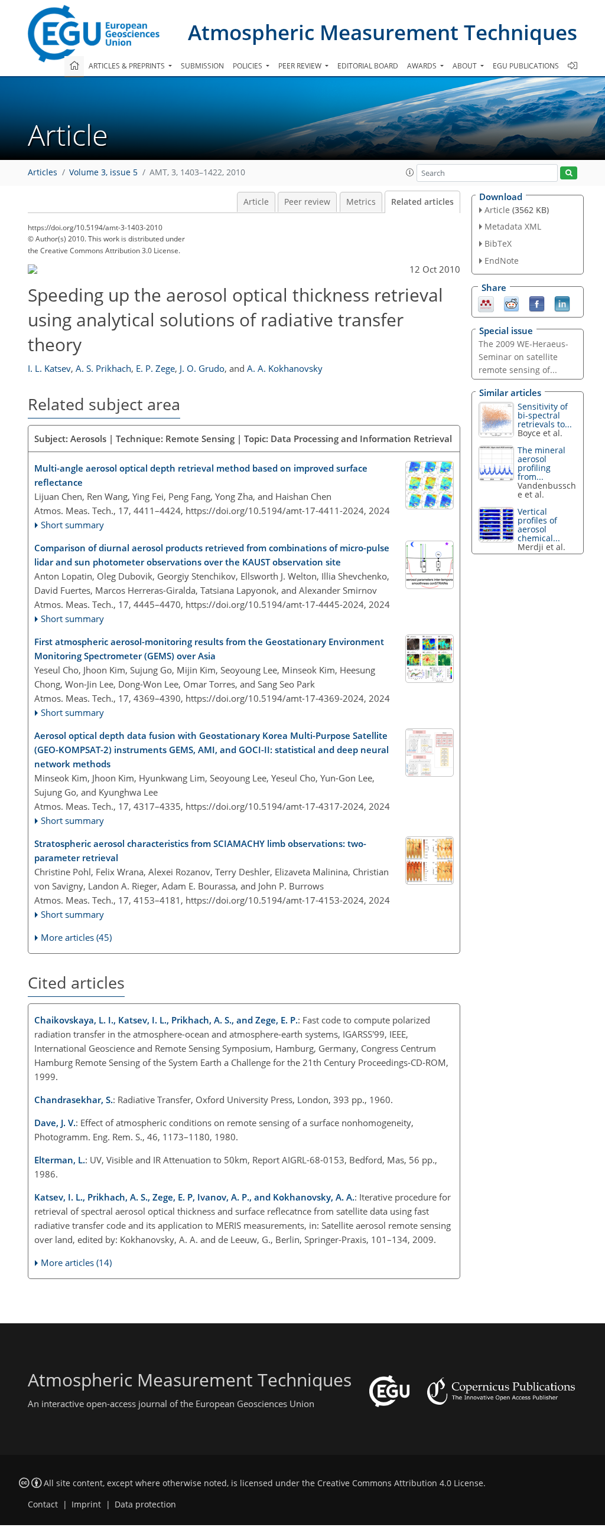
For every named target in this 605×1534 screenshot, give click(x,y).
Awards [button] (422, 66)
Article (256, 202)
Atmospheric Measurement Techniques (382, 32)
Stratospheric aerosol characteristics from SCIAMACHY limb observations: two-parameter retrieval (200, 851)
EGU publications (526, 66)
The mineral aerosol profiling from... (541, 463)
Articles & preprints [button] (128, 66)
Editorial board (367, 66)
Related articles (422, 202)
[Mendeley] (486, 303)
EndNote (501, 260)
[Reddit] (511, 303)
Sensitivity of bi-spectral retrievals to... (545, 415)
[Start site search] (568, 173)
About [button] (466, 66)
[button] (410, 172)
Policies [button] (248, 66)
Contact (43, 1504)
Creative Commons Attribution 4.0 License (400, 1483)
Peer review (307, 202)
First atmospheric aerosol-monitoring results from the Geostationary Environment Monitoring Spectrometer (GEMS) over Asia (209, 649)
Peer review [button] (300, 66)
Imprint (86, 1504)
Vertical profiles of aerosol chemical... (539, 525)
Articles (42, 172)
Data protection (145, 1504)
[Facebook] (537, 303)
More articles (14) (76, 1262)
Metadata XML (512, 226)
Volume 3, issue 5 (103, 172)
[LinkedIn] (562, 303)
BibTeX (498, 243)
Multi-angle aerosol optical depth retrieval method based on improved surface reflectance (200, 475)
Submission (202, 66)
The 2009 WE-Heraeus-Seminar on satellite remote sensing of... (523, 356)
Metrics (361, 202)
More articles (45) (76, 937)
